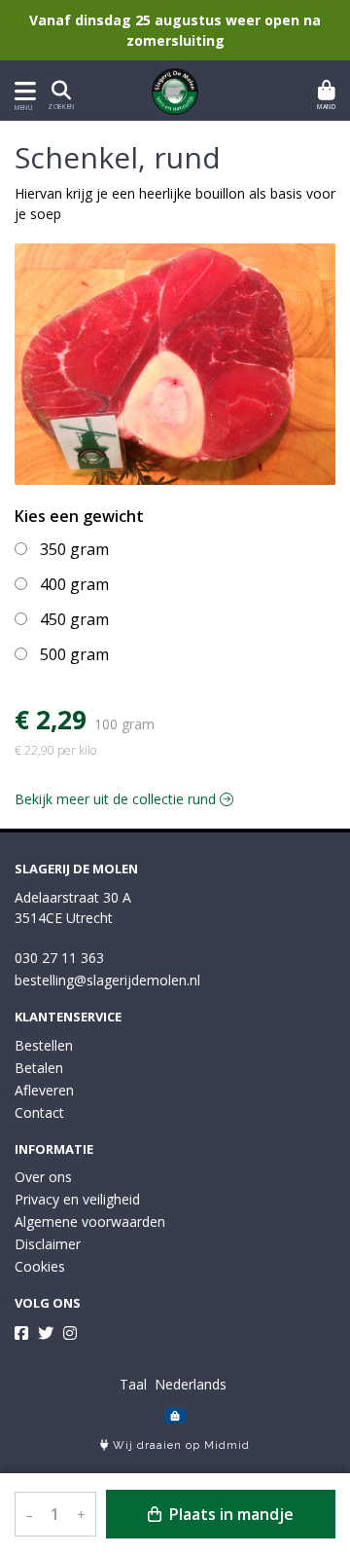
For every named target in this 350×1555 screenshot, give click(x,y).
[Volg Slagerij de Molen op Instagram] (70, 1333)
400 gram (74, 584)
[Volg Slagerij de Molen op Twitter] (45, 1333)
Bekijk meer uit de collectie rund (117, 799)
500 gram (74, 654)
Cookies (40, 1266)
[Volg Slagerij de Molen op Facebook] (21, 1333)
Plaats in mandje (229, 1514)
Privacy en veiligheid (77, 1199)
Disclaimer (48, 1244)
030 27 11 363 (59, 957)
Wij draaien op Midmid (179, 1445)
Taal (133, 1384)
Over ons (43, 1176)
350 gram (74, 549)
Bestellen (44, 1045)
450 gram (74, 619)
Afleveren (44, 1090)
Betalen (39, 1067)
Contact (39, 1112)
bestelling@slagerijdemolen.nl (107, 980)
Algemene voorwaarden (90, 1221)
